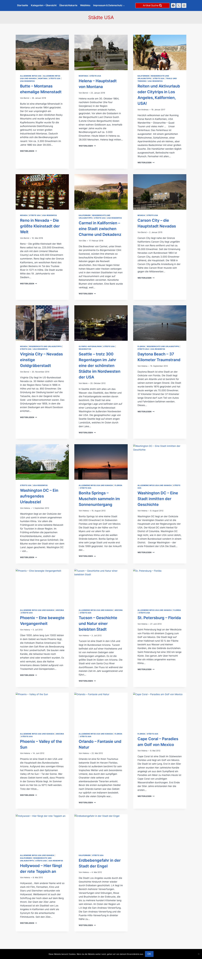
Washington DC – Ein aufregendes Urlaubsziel (39, 496)
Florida (141, 346)
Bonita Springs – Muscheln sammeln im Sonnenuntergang (99, 499)
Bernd (26, 98)
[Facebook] (173, 5)
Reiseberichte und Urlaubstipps (45, 346)
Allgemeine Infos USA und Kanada (96, 485)
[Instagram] (184, 5)
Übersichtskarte (68, 5)
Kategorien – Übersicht (43, 5)
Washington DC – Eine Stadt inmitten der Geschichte (158, 499)
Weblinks (85, 5)
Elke (84, 241)
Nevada (24, 215)
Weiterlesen (28, 151)
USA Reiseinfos (27, 81)
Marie (85, 383)
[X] (178, 5)
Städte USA (54, 78)
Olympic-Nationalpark (90, 346)
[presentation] (42, 52)
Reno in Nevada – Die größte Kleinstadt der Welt (40, 226)
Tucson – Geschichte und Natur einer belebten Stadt (98, 623)
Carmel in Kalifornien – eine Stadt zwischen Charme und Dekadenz (100, 229)
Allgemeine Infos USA (30, 76)
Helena (144, 366)
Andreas (145, 109)
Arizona (60, 610)
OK (149, 953)
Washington (85, 349)
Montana (42, 78)
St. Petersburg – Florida (159, 617)
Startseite (22, 5)
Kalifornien (143, 76)
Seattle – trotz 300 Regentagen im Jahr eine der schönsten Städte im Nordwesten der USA (99, 365)
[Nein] (198, 954)
